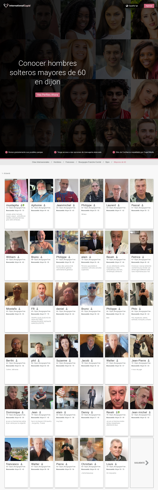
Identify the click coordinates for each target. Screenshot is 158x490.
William (11, 257)
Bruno (35, 257)
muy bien (59, 421)
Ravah (110, 257)
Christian (87, 464)
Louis (109, 464)
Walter (110, 360)
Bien (107, 318)
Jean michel (139, 412)
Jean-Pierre (138, 360)
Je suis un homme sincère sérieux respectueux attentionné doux (115, 423)
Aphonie (36, 205)
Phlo (134, 308)
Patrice (135, 257)
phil (33, 360)
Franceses (70, 162)
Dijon (107, 162)
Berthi (10, 360)
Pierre (60, 464)
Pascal (135, 205)
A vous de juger (136, 369)
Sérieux (83, 214)
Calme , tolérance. (12, 369)
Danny (85, 412)
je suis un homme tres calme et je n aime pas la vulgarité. (16, 422)
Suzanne (61, 360)
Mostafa (11, 308)
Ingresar (149, 6)
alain (84, 257)
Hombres (57, 162)
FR (33, 308)
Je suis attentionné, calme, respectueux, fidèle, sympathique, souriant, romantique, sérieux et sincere (115, 268)
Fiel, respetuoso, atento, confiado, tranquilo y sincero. (141, 318)
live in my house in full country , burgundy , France (41, 422)
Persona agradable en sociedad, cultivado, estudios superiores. (91, 268)
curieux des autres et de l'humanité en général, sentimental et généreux (64, 268)
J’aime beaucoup (87, 473)
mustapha (12, 205)
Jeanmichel (63, 205)
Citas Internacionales (40, 162)
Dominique (13, 412)
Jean (34, 412)
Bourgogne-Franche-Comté (90, 162)
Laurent (111, 205)
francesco (12, 464)
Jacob (85, 360)
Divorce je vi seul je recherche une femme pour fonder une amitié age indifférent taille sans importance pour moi (141, 268)
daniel (60, 308)
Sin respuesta (111, 473)
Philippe (86, 205)
